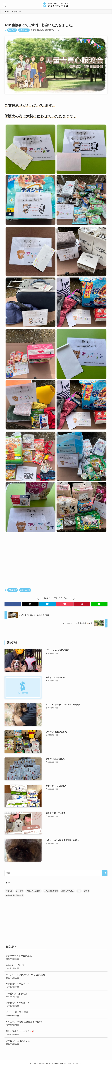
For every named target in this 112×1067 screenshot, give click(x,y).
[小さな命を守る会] (56, 4)
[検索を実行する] (104, 873)
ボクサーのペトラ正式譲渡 (19, 957)
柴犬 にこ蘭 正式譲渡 (17, 1014)
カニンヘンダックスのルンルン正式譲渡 (25, 976)
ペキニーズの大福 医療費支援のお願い (24, 1023)
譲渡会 (86, 891)
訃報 (79, 891)
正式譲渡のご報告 (51, 891)
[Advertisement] (56, 561)
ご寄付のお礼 (23, 30)
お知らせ (9, 891)
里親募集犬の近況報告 (14, 895)
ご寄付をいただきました (18, 985)
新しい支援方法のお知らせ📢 (20, 1033)
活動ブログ (12, 30)
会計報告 (19, 891)
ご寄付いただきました (16, 995)
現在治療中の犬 (67, 891)
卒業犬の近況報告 (33, 891)
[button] (13, 604)
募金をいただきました (16, 966)
